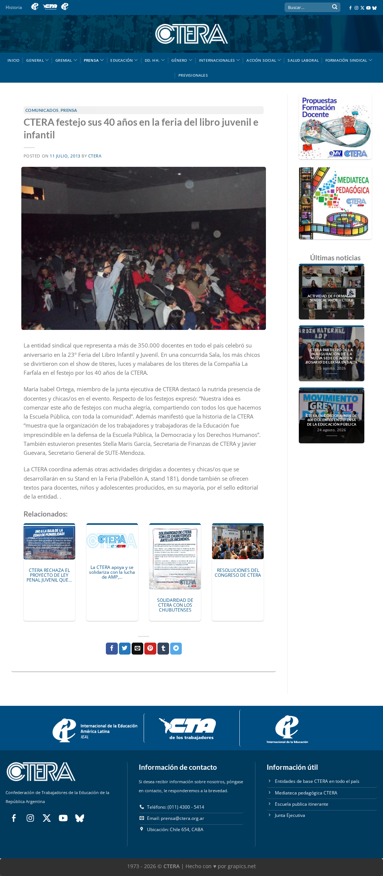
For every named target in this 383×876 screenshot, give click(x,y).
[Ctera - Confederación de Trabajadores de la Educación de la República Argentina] (191, 34)
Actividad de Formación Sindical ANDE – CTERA (331, 298)
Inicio (13, 60)
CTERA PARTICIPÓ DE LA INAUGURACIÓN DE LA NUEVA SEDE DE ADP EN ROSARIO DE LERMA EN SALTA (332, 356)
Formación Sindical (346, 60)
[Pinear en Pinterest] (150, 649)
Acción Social (261, 60)
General (34, 60)
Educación (121, 60)
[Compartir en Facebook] (111, 649)
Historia (14, 7)
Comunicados (42, 110)
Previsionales (193, 75)
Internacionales (217, 60)
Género (179, 60)
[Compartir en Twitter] (125, 649)
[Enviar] (334, 7)
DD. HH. (152, 60)
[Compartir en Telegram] (176, 649)
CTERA (95, 156)
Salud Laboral (303, 60)
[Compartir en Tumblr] (163, 649)
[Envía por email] (137, 649)
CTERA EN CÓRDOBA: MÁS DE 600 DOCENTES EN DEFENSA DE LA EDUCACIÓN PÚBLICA (331, 420)
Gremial (63, 60)
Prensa (91, 60)
